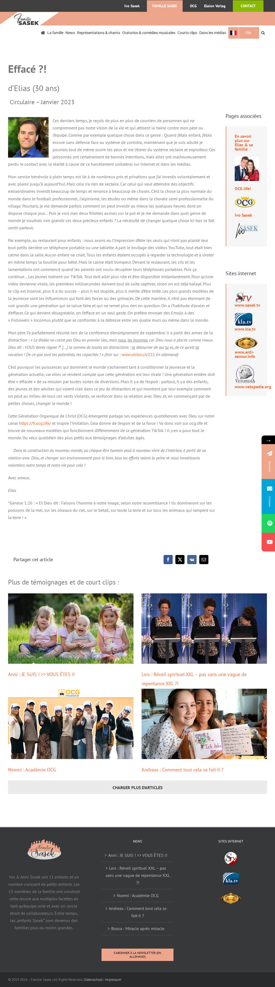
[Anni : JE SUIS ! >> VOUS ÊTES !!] (70, 628)
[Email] (204, 559)
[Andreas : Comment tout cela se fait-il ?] (204, 724)
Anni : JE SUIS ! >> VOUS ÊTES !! (41, 674)
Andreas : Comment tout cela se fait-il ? (182, 770)
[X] (180, 559)
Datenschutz (93, 979)
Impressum (113, 979)
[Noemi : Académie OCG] (70, 724)
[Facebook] (168, 559)
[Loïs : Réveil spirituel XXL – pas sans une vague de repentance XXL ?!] (204, 628)
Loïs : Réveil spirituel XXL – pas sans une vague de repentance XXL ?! (138, 875)
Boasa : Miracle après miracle (137, 928)
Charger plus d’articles (137, 787)
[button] (263, 33)
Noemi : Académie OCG (32, 770)
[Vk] (192, 559)
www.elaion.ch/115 (138, 354)
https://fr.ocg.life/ (35, 423)
